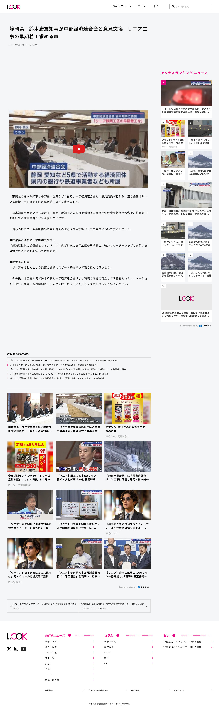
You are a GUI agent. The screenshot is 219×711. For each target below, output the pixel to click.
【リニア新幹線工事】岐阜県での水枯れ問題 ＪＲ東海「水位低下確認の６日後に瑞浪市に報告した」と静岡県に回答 (68, 369)
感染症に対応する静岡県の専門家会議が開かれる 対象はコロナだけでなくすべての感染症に (112, 606)
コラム (142, 6)
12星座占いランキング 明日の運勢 (182, 647)
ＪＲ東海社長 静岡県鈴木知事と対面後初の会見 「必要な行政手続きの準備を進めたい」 (55, 364)
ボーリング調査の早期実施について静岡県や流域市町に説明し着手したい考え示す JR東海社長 (57, 378)
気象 (47, 663)
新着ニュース (52, 641)
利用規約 (135, 690)
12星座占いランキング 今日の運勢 (182, 641)
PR (105, 663)
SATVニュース (122, 6)
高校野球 (109, 647)
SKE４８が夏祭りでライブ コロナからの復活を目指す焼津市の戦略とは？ (45, 606)
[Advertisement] (78, 83)
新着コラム (110, 641)
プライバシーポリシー (98, 690)
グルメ (107, 652)
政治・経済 (51, 647)
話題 (47, 668)
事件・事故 (51, 652)
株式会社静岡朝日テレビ (101, 703)
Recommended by (128, 586)
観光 (106, 658)
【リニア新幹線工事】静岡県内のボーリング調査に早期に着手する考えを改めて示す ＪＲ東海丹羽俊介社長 (64, 360)
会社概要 (49, 690)
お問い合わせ (180, 690)
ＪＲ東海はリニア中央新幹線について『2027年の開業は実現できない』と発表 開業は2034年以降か (59, 373)
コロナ (48, 674)
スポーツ (49, 658)
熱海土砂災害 (52, 679)
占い (155, 6)
